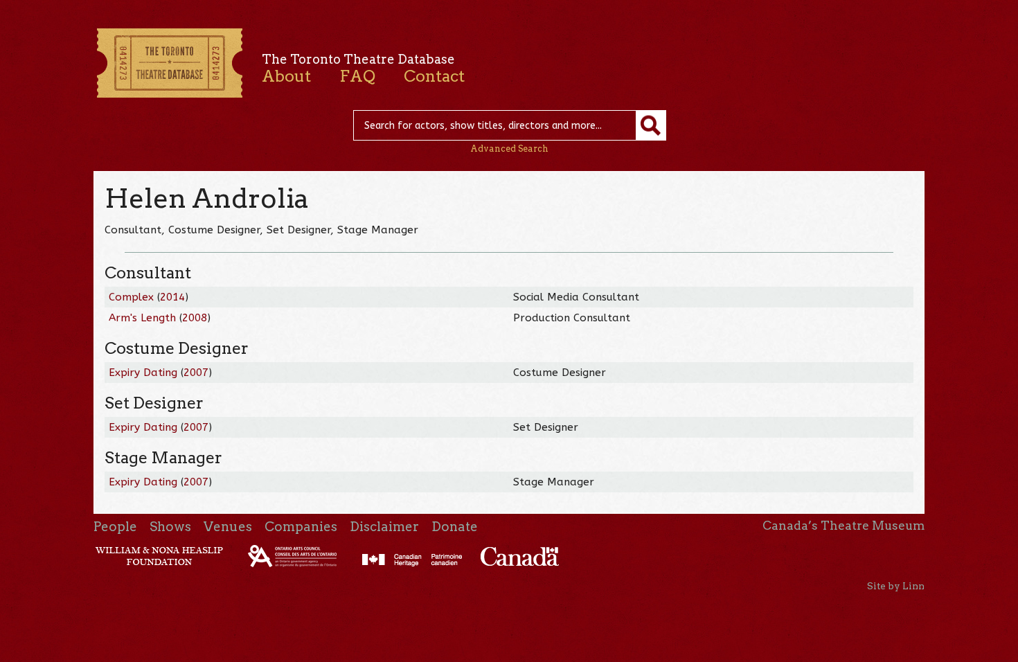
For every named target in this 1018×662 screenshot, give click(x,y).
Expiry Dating (143, 372)
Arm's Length (142, 318)
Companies (301, 527)
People (115, 527)
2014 (172, 297)
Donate (454, 527)
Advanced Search (509, 148)
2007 (196, 372)
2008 (194, 318)
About (286, 76)
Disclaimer (384, 527)
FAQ (357, 76)
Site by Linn (896, 585)
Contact (434, 76)
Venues (228, 527)
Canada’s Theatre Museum (843, 526)
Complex (131, 297)
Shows (170, 527)
